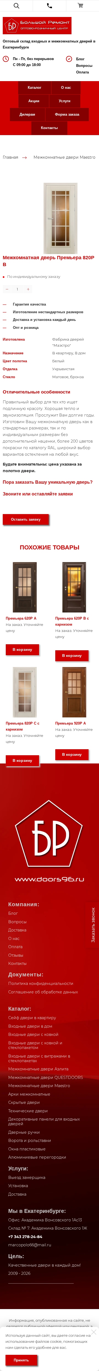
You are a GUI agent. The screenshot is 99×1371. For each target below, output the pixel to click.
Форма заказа (67, 114)
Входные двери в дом (30, 1026)
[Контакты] (49, 5)
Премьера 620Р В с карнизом (72, 621)
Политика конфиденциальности (40, 983)
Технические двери (28, 1110)
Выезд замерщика (26, 1177)
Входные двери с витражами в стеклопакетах (39, 1059)
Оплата (82, 72)
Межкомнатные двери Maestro (64, 157)
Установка (18, 1185)
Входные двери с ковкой (33, 1034)
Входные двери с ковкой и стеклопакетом (35, 1045)
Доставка (17, 930)
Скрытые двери (24, 1102)
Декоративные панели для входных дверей (44, 1122)
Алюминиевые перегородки (37, 1157)
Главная (10, 157)
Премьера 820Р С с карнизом (22, 726)
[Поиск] (16, 5)
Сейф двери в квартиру (32, 1017)
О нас (66, 87)
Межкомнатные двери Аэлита (38, 1069)
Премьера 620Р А (21, 618)
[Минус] (7, 289)
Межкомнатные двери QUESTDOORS (45, 1077)
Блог (80, 59)
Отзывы (15, 955)
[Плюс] (28, 289)
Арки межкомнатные (29, 1094)
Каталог (34, 87)
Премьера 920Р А (70, 723)
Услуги (64, 101)
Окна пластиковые (27, 1149)
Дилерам (27, 114)
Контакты (49, 128)
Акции (33, 101)
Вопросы (84, 66)
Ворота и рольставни (29, 1140)
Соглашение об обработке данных (43, 992)
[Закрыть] (93, 1332)
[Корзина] (82, 5)
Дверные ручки (24, 1132)
